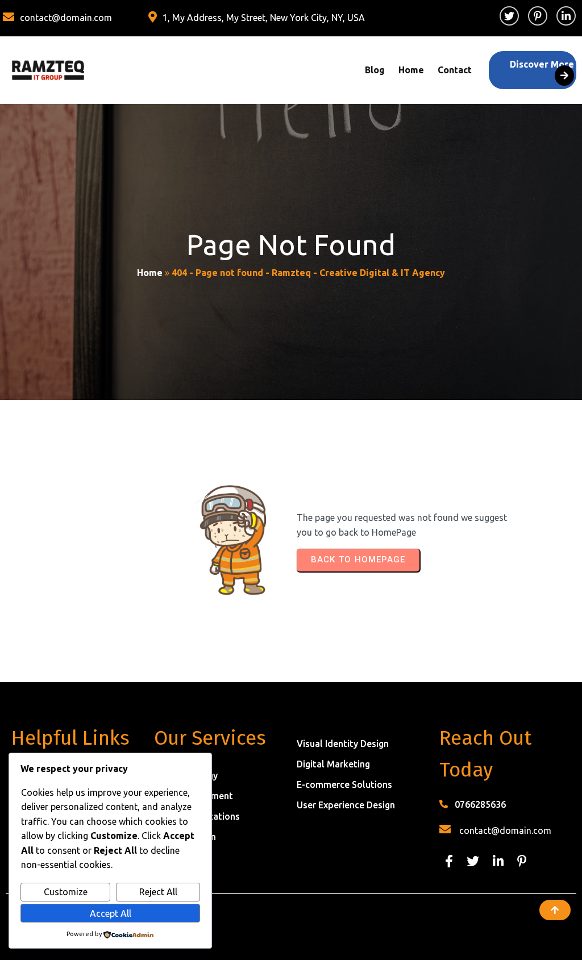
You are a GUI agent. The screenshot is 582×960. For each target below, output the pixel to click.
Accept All (110, 913)
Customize (66, 892)
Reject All (158, 892)
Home (150, 273)
